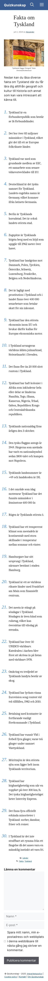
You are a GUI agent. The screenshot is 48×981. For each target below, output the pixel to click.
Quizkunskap (15, 5)
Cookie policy (10, 976)
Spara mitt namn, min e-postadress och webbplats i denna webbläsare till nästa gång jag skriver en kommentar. (25, 941)
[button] (32, 5)
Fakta (21, 861)
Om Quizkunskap (36, 976)
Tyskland (28, 861)
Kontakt (22, 976)
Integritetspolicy (34, 973)
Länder (25, 858)
